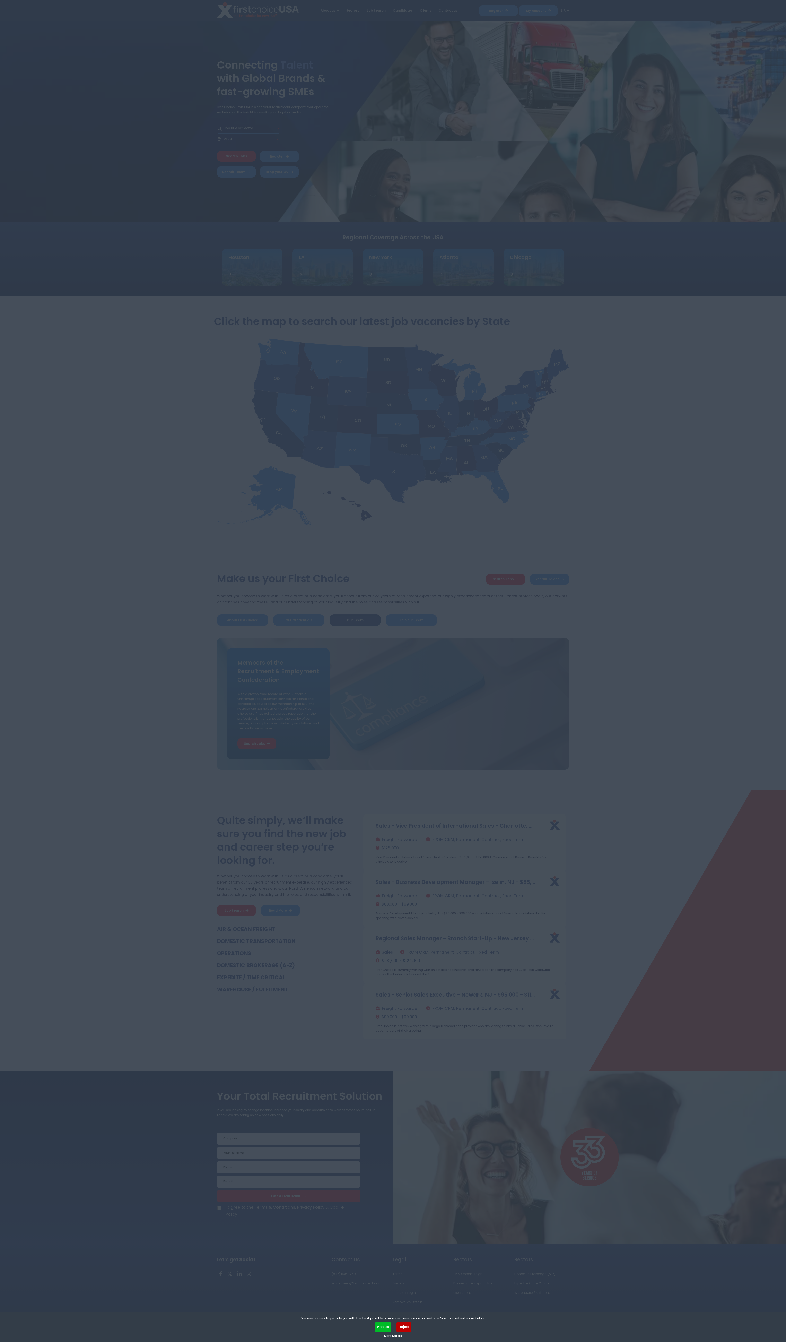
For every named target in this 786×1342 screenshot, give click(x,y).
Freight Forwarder (400, 839)
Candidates (403, 10)
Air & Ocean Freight (246, 929)
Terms (397, 1274)
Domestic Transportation (256, 941)
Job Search (376, 10)
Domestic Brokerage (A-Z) (256, 965)
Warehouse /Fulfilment (532, 1292)
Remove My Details (407, 1302)
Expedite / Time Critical (251, 977)
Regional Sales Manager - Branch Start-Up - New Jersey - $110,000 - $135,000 (456, 882)
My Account (536, 10)
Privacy (398, 1283)
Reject (403, 1327)
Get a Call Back (285, 1195)
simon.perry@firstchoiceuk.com (357, 1283)
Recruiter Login (404, 1292)
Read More (278, 910)
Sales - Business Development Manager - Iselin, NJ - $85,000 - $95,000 (456, 825)
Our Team (355, 620)
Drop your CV (277, 172)
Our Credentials (299, 620)
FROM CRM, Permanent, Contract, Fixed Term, (478, 839)
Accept (383, 1327)
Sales (387, 896)
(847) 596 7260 (344, 1274)
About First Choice (242, 620)
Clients (425, 10)
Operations (234, 953)
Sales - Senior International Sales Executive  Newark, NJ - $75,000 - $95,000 (456, 994)
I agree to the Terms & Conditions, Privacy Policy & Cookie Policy (285, 1210)
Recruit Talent (234, 172)
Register (496, 10)
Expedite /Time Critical (531, 1283)
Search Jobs (503, 579)
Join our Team (411, 620)
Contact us (448, 10)
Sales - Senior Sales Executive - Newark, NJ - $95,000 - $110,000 (456, 938)
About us (328, 10)
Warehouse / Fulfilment (252, 989)
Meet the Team (254, 733)
